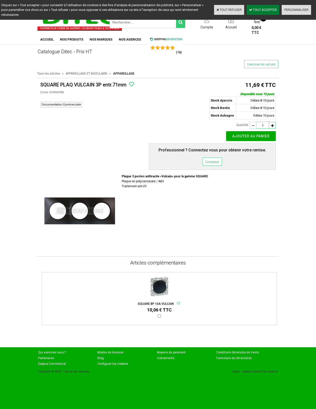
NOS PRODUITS (71, 39)
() (179, 52)
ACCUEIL (47, 39)
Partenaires (46, 358)
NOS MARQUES (101, 39)
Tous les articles (48, 73)
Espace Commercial (52, 364)
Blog (101, 358)
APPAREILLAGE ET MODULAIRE (86, 73)
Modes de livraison (110, 352)
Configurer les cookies (113, 364)
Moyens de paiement (171, 352)
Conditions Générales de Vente (237, 352)
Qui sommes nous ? (52, 352)
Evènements (165, 358)
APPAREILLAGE (124, 73)
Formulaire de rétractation (234, 358)
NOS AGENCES (130, 39)
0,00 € (256, 30)
